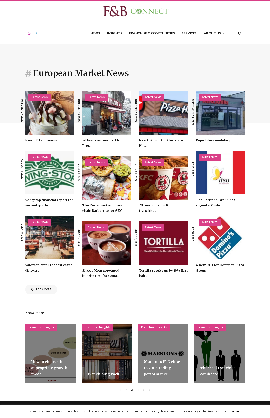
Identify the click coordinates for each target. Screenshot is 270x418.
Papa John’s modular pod (215, 140)
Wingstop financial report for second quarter (49, 202)
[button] (120, 390)
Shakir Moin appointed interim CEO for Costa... (100, 273)
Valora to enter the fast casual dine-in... (49, 267)
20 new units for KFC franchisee (156, 208)
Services (189, 33)
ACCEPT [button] (236, 411)
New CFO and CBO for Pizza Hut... (161, 143)
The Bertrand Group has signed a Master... (215, 202)
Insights (114, 33)
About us (212, 33)
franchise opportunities (152, 33)
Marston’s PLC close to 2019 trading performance (162, 367)
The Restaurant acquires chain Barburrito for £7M (102, 208)
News (95, 33)
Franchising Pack (104, 374)
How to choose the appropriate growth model (49, 367)
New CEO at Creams (41, 140)
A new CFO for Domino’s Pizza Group (220, 267)
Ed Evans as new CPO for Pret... (102, 143)
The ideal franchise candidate (217, 371)
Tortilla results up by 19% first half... (163, 273)
